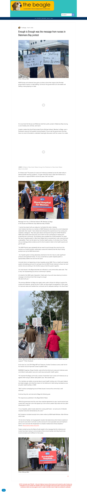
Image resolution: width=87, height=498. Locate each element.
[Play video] (43, 105)
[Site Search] (73, 14)
